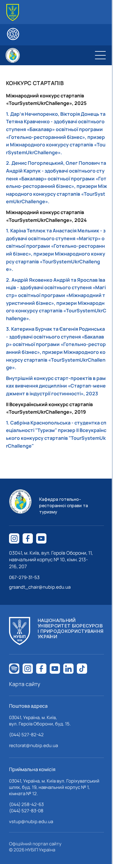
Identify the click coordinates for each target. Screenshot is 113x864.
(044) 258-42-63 (26, 804)
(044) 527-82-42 (26, 734)
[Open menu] (100, 55)
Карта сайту (24, 684)
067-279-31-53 (24, 577)
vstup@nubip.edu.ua (31, 821)
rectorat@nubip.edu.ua (33, 745)
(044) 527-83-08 (26, 810)
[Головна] (12, 12)
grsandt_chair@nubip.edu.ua (40, 587)
